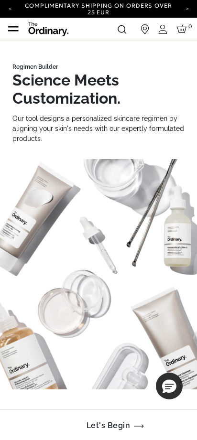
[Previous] (10, 8)
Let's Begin (108, 425)
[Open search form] (121, 29)
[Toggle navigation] (13, 29)
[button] (169, 386)
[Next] (187, 8)
